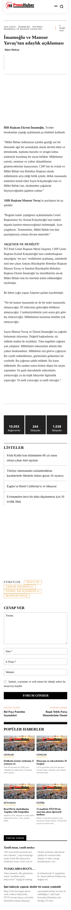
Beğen (14, 416)
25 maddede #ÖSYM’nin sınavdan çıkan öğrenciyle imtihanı (49, 812)
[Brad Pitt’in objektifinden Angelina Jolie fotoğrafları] (19, 791)
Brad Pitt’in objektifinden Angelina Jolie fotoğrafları (16, 810)
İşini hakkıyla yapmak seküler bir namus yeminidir (32, 886)
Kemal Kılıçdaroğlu (22, 591)
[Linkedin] (45, 394)
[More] (63, 62)
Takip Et (35, 416)
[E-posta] (63, 394)
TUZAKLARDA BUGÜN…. (19, 868)
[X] (28, 394)
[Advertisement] (35, 545)
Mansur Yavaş (17, 595)
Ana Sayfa (10, 27)
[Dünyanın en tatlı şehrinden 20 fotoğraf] (52, 743)
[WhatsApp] (37, 394)
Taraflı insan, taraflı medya (19, 847)
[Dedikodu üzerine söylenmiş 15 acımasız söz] (19, 743)
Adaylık (32, 582)
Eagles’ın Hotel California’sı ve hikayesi (31, 486)
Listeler (9, 755)
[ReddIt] (54, 394)
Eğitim (40, 803)
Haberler (24, 27)
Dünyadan (10, 803)
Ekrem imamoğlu (19, 586)
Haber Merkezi (12, 50)
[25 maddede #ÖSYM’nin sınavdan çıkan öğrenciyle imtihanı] (52, 791)
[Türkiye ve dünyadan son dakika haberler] (20, 5)
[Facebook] (19, 394)
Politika (38, 27)
